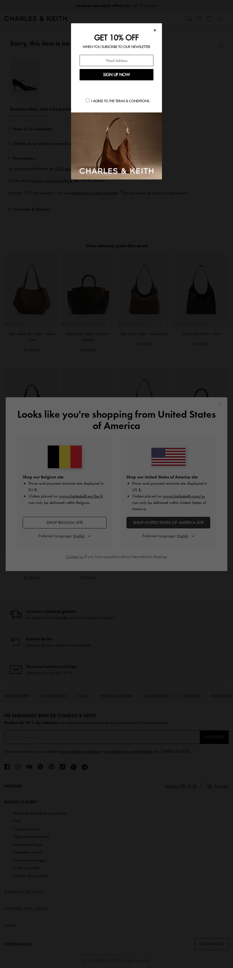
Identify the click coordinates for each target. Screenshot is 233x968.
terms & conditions (132, 101)
